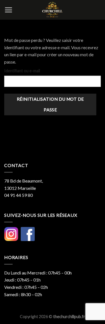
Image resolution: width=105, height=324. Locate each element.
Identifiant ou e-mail (22, 70)
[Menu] (8, 10)
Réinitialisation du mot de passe (50, 104)
